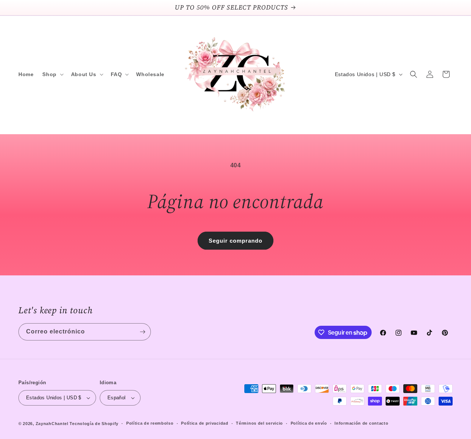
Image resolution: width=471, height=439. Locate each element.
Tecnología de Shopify (94, 423)
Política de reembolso (150, 423)
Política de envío (309, 423)
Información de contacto (361, 423)
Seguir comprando (235, 241)
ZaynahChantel (52, 423)
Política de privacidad (204, 423)
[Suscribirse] (142, 331)
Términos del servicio (259, 423)
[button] (52, 74)
